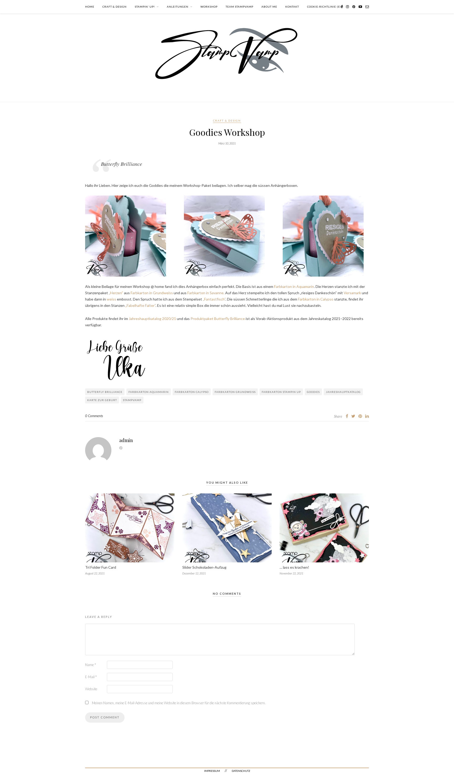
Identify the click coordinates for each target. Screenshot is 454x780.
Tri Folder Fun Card (100, 567)
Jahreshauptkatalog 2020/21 (152, 318)
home (89, 6)
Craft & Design (114, 6)
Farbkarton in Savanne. (205, 293)
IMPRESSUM (212, 770)
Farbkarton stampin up (281, 391)
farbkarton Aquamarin (148, 391)
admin (126, 440)
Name (90, 665)
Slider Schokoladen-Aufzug (204, 567)
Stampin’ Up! (145, 6)
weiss (111, 299)
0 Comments (94, 416)
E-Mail (91, 677)
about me (269, 6)
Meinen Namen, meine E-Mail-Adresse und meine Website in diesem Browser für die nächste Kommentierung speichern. (179, 703)
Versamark (352, 293)
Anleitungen (177, 6)
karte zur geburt (102, 400)
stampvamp (132, 400)
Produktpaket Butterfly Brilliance (217, 318)
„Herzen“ (115, 293)
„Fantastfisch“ (214, 299)
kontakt (292, 6)
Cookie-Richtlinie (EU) (325, 6)
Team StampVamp (239, 6)
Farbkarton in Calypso (315, 299)
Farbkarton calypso (192, 391)
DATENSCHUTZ (241, 770)
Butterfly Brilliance (104, 391)
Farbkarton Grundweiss (235, 391)
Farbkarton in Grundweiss (152, 293)
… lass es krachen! (294, 567)
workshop (209, 6)
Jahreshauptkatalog (343, 391)
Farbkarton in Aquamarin (294, 286)
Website (91, 689)
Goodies (313, 391)
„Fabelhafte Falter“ (140, 305)
